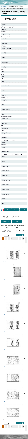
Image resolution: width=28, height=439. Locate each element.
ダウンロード (6, 221)
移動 (20, 235)
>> (25, 241)
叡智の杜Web (3, 6)
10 (23, 238)
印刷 (17, 221)
